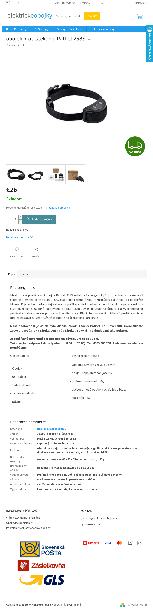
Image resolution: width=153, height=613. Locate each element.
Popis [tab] (11, 274)
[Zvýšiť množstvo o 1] (20, 217)
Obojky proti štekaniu (51, 429)
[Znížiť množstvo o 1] (20, 221)
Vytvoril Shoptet (137, 605)
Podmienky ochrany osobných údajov (28, 528)
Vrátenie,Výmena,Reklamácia (72, 3)
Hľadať (92, 16)
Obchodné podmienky (19, 523)
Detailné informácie (17, 237)
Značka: (15, 45)
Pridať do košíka (42, 219)
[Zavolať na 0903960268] (12, 3)
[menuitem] (16, 29)
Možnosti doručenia (58, 208)
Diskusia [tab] (24, 274)
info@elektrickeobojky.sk (101, 519)
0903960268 (93, 525)
